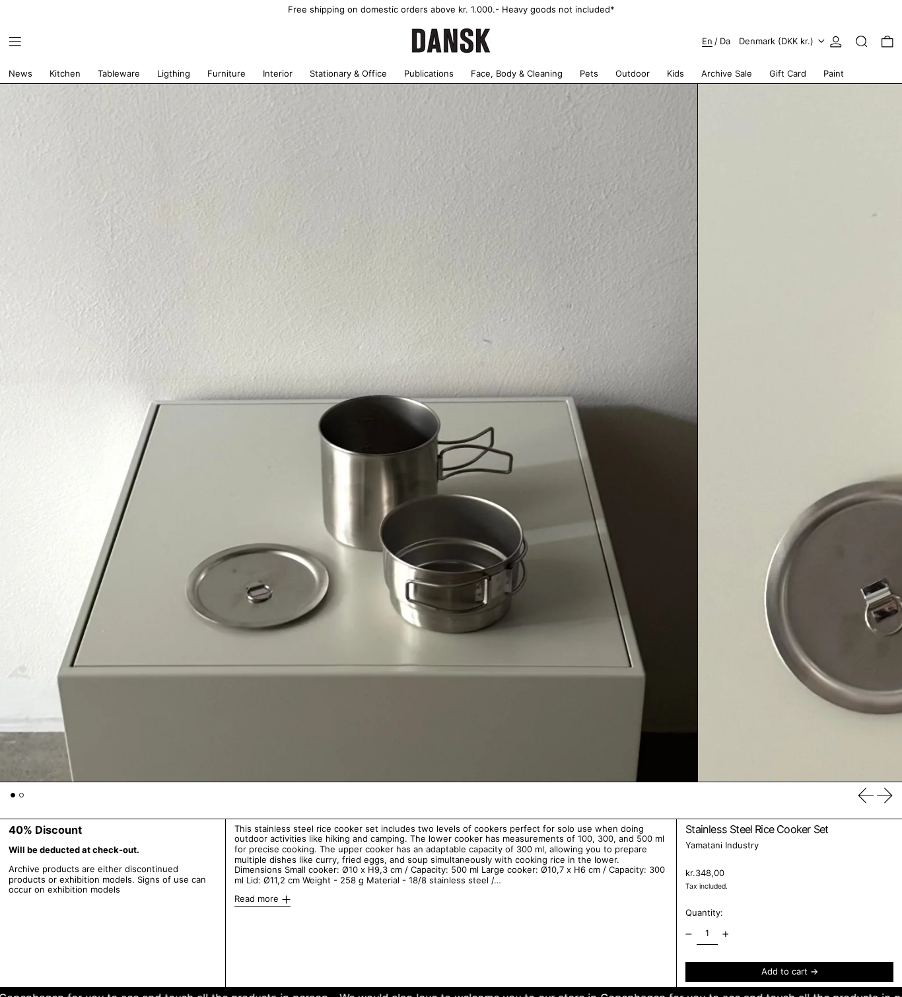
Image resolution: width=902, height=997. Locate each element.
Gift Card (787, 73)
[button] (861, 41)
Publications (429, 73)
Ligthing (173, 73)
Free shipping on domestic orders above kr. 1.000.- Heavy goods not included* (451, 9)
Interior (278, 73)
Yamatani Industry (722, 845)
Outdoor (632, 73)
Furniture (226, 73)
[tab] (13, 795)
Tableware (119, 73)
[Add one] (725, 934)
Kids (675, 73)
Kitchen (65, 73)
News (20, 73)
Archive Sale (726, 73)
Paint (833, 73)
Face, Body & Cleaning (517, 73)
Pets (589, 73)
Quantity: (704, 913)
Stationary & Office (348, 73)
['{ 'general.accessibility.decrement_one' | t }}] (689, 934)
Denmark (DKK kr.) (777, 41)
